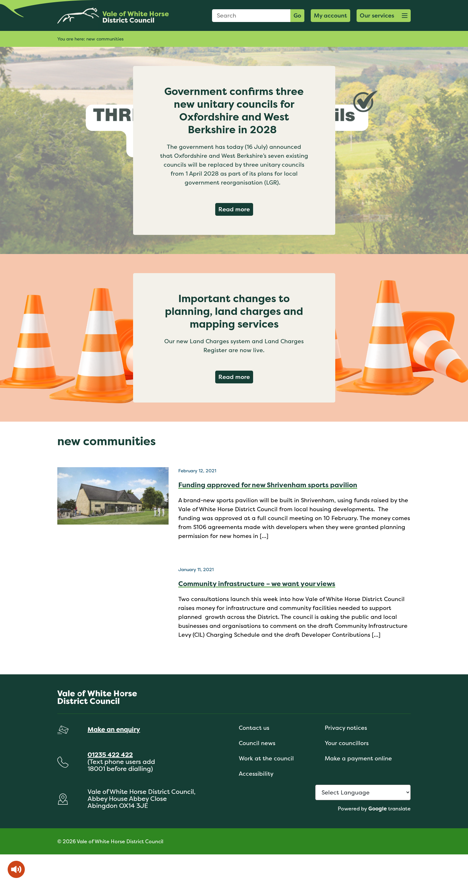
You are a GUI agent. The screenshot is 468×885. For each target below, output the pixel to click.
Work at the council (266, 758)
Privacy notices (346, 728)
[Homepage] (113, 15)
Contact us (254, 728)
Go (297, 15)
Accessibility (256, 774)
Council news (257, 743)
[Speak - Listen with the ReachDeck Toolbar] (16, 869)
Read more (235, 209)
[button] (384, 15)
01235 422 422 (110, 754)
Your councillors (347, 743)
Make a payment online (358, 758)
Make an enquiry (114, 729)
